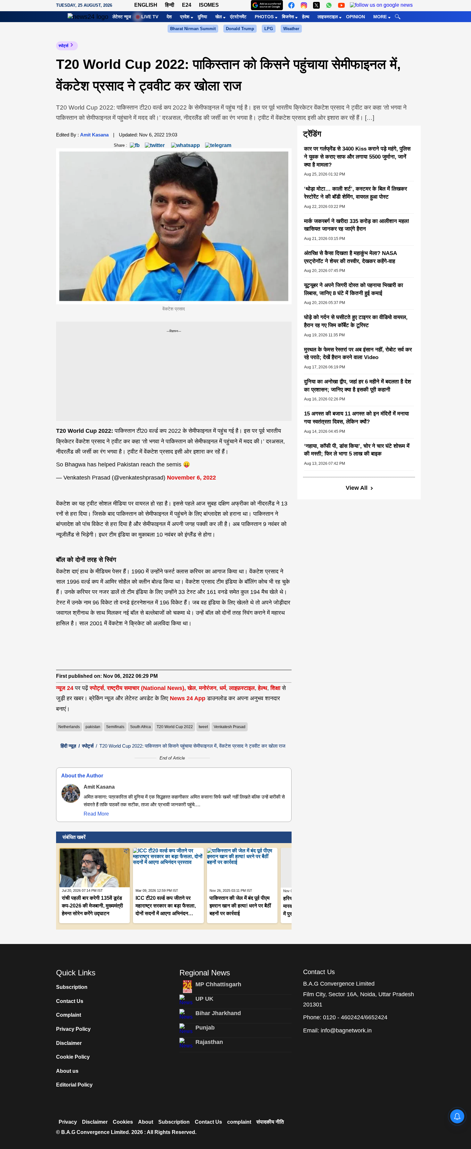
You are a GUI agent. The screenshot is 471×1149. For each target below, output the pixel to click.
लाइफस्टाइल (328, 16)
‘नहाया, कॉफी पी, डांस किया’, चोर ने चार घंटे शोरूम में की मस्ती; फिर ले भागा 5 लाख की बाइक (356, 450)
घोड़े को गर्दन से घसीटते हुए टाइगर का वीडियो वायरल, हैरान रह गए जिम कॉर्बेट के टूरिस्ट (356, 321)
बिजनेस (288, 16)
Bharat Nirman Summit (193, 28)
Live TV (149, 16)
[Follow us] (381, 5)
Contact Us (69, 1001)
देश (169, 16)
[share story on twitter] (155, 145)
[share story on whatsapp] (185, 145)
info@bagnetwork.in (346, 1030)
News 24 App (188, 698)
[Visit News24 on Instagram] (304, 5)
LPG (268, 28)
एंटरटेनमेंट (238, 16)
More (380, 16)
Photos (264, 16)
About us (67, 1071)
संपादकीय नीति (270, 1122)
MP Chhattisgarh (218, 984)
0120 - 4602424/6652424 (355, 1017)
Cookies (123, 1122)
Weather (291, 28)
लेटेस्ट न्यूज (121, 16)
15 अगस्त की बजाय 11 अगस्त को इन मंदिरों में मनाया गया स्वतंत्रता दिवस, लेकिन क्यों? (356, 418)
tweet (203, 727)
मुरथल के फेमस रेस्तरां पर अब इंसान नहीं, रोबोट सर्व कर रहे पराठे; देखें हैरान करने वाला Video (358, 354)
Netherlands (69, 727)
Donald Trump (240, 28)
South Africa (140, 727)
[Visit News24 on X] (316, 5)
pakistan (93, 727)
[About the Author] (70, 793)
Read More (96, 814)
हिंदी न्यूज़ (68, 746)
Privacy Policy (73, 1029)
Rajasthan (209, 1042)
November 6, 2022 (191, 477)
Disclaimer (69, 1043)
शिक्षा (275, 688)
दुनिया (202, 16)
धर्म (222, 688)
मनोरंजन (207, 688)
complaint (239, 1122)
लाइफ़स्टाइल (242, 688)
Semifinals (115, 727)
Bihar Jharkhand (218, 1013)
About (145, 1122)
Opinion (355, 16)
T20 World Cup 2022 (175, 727)
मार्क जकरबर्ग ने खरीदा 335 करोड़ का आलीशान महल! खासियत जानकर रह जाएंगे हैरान (356, 225)
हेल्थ (305, 16)
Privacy (68, 1122)
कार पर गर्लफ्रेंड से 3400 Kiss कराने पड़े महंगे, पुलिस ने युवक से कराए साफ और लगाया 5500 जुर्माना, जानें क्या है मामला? (357, 157)
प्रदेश (184, 16)
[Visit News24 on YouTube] (341, 5)
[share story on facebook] (135, 145)
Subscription (71, 987)
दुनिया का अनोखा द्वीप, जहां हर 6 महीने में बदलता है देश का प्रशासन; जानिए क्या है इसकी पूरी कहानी (357, 386)
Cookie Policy (73, 1057)
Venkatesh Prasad (229, 727)
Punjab (205, 1027)
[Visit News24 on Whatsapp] (329, 5)
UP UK (204, 999)
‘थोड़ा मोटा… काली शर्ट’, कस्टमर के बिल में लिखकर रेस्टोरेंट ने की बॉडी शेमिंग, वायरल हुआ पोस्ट (355, 193)
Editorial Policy (74, 1084)
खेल (218, 16)
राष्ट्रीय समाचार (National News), (146, 688)
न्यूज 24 (65, 688)
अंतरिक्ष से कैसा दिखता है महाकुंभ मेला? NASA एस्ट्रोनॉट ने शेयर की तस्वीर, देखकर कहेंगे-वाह (350, 257)
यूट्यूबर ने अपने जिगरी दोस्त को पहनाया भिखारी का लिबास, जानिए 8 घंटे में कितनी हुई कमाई (353, 289)
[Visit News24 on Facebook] (291, 5)
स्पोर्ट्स (63, 46)
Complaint (68, 1015)
